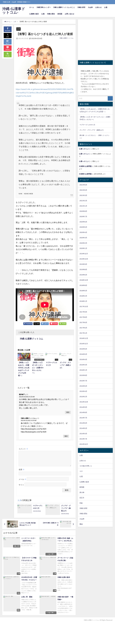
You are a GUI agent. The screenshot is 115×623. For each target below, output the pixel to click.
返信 (67, 412)
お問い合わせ (69, 14)
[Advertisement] (95, 40)
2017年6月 (83, 322)
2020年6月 (83, 222)
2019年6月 (83, 275)
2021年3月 (83, 195)
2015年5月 (83, 386)
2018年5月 (83, 290)
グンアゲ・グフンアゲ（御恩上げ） (92, 130)
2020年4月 (83, 232)
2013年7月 (83, 439)
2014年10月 (84, 402)
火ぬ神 (90, 7)
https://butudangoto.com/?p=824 (33, 429)
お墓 (105, 7)
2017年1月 (83, 333)
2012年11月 (84, 444)
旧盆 (81, 503)
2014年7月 (83, 418)
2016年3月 (83, 365)
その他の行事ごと (86, 466)
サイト (21, 485)
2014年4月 (83, 433)
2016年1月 (83, 370)
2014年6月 (83, 423)
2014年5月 (83, 428)
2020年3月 (83, 237)
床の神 (82, 492)
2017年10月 (84, 306)
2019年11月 (84, 253)
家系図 (60, 14)
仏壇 (42, 14)
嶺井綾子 (22, 394)
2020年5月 (83, 227)
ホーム (31, 7)
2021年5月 (83, 190)
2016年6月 (83, 349)
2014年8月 (83, 412)
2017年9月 (83, 312)
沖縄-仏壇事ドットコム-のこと (64, 7)
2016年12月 (84, 338)
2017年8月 (83, 317)
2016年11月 (84, 343)
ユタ (18, 29)
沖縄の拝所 (81, 7)
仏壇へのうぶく (84, 149)
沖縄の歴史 (51, 14)
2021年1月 (83, 206)
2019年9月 (83, 264)
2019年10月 (84, 259)
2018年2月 (83, 296)
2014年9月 (83, 407)
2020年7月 (83, 216)
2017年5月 (83, 328)
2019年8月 (83, 269)
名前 (21, 469)
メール (22, 479)
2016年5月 (83, 354)
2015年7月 (83, 381)
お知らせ (98, 7)
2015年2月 (83, 396)
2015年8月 (83, 375)
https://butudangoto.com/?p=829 (33, 432)
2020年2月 (83, 243)
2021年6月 (83, 185)
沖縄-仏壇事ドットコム (66, 38)
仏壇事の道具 (34, 14)
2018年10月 (84, 280)
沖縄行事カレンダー (44, 7)
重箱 (81, 524)
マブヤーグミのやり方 (87, 125)
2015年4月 (83, 391)
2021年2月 (83, 200)
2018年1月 (83, 301)
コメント (23, 449)
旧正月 (82, 497)
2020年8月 (83, 211)
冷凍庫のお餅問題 (85, 166)
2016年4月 (83, 359)
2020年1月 (83, 248)
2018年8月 (83, 285)
